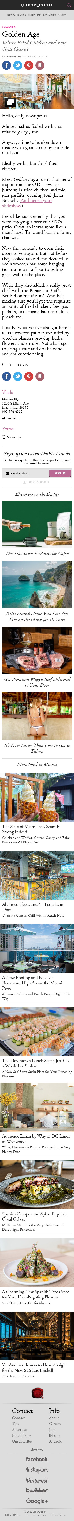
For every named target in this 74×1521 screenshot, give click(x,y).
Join (52, 1429)
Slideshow (14, 437)
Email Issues (21, 1435)
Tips (15, 1424)
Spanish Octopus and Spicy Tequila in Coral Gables (35, 1217)
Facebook (37, 1460)
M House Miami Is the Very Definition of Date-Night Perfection (33, 1227)
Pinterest (37, 1481)
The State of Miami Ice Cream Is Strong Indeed (30, 829)
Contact (18, 1418)
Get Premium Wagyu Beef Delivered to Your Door (37, 682)
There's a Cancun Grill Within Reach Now (33, 915)
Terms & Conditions (35, 1515)
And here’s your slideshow (27, 203)
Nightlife (34, 15)
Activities (49, 15)
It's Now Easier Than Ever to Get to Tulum (37, 748)
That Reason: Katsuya (18, 1376)
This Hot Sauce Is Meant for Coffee (37, 553)
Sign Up (60, 473)
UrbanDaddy (37, 5)
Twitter (37, 1491)
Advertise (19, 1429)
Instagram (37, 1470)
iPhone (54, 1435)
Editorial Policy (12, 1515)
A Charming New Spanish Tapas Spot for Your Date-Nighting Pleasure (35, 1294)
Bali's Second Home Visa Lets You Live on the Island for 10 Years (37, 616)
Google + (37, 1501)
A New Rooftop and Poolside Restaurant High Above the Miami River (32, 982)
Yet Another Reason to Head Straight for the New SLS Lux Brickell (34, 1368)
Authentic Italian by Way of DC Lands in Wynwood (36, 1139)
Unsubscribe (22, 1441)
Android (55, 1441)
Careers (55, 1424)
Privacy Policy (58, 1515)
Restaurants (16, 15)
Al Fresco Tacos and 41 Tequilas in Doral (32, 907)
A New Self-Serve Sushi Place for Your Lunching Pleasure (37, 1074)
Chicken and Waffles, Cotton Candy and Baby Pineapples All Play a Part (35, 840)
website (12, 418)
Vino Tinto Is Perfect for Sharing (26, 1303)
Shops (62, 15)
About (54, 1418)
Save (28, 65)
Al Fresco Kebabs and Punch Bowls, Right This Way (36, 996)
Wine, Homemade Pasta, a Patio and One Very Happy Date (36, 1149)
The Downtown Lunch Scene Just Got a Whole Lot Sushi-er (36, 1063)
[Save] (39, 65)
